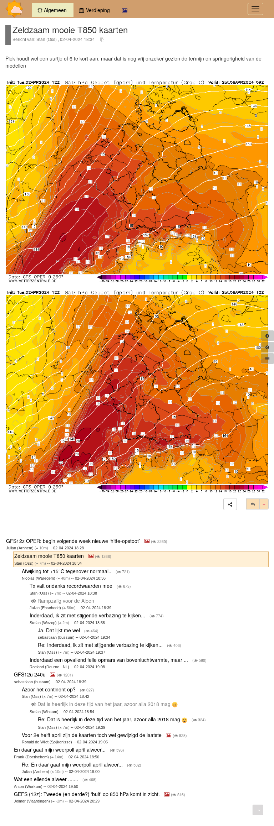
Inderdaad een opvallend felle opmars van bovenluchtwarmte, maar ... (109, 659)
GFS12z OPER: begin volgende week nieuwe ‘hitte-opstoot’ (73, 540)
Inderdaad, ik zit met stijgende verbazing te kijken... (88, 615)
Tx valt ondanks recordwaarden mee (72, 585)
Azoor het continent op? (49, 689)
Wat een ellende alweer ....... (47, 779)
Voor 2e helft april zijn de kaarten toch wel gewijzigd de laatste (92, 734)
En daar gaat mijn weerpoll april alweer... (60, 749)
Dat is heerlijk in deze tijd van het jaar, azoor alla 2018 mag (104, 703)
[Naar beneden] (258, 810)
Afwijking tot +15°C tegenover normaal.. (67, 571)
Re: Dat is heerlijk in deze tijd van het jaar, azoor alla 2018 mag (110, 719)
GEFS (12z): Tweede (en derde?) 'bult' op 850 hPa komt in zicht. (87, 794)
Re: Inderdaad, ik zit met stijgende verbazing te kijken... (101, 644)
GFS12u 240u (30, 674)
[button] (230, 504)
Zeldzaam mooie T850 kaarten (49, 555)
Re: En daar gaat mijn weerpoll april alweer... (73, 764)
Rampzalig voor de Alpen (66, 600)
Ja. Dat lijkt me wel (59, 630)
